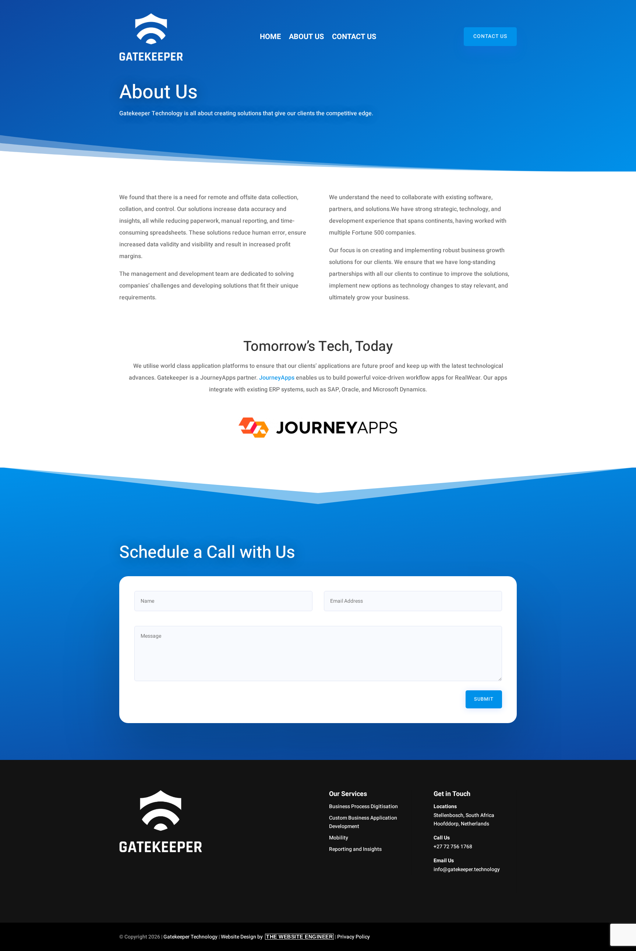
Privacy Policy (353, 937)
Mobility (338, 838)
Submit (484, 698)
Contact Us (354, 38)
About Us (306, 38)
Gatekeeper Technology (190, 937)
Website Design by (277, 937)
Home (270, 38)
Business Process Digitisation (363, 806)
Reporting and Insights (355, 849)
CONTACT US (490, 36)
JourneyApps (276, 377)
